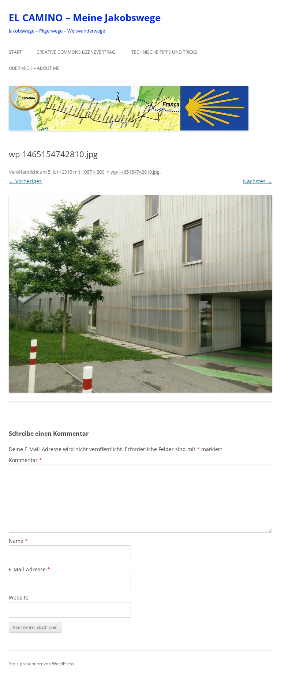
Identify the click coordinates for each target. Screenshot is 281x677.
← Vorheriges (25, 181)
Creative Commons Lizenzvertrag (76, 52)
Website (19, 597)
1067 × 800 (93, 172)
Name (18, 540)
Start (15, 52)
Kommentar (25, 460)
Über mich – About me (34, 68)
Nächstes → (257, 181)
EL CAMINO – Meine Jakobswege (85, 17)
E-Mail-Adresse (29, 569)
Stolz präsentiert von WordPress (41, 664)
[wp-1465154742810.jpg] (140, 294)
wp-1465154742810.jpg (135, 172)
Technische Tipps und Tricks (164, 52)
